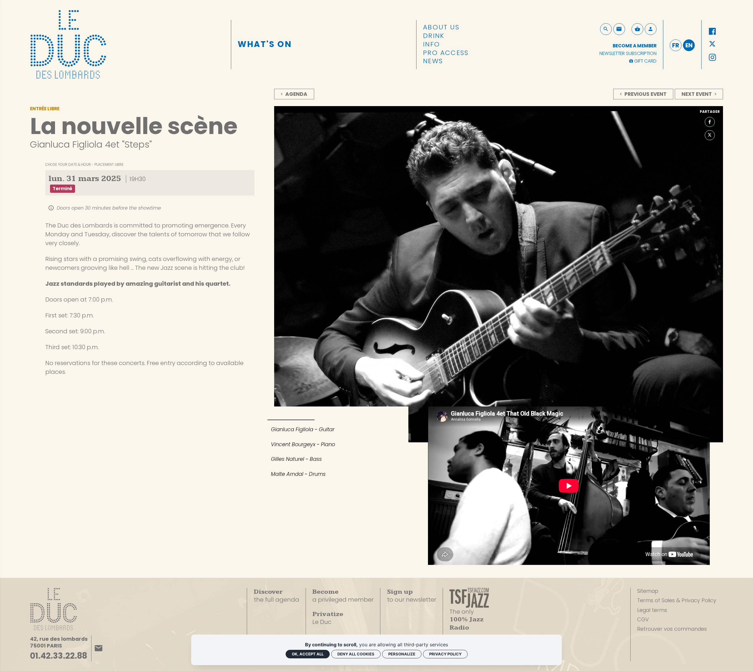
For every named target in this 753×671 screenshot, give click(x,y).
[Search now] (606, 29)
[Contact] (619, 29)
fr (675, 45)
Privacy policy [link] (445, 654)
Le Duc (327, 618)
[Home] (68, 43)
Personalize (401, 654)
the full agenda (276, 596)
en (689, 45)
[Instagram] (712, 57)
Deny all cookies (355, 654)
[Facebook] (712, 31)
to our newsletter (411, 596)
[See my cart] (637, 29)
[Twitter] (712, 44)
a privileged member (343, 596)
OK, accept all (308, 654)
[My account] (651, 29)
